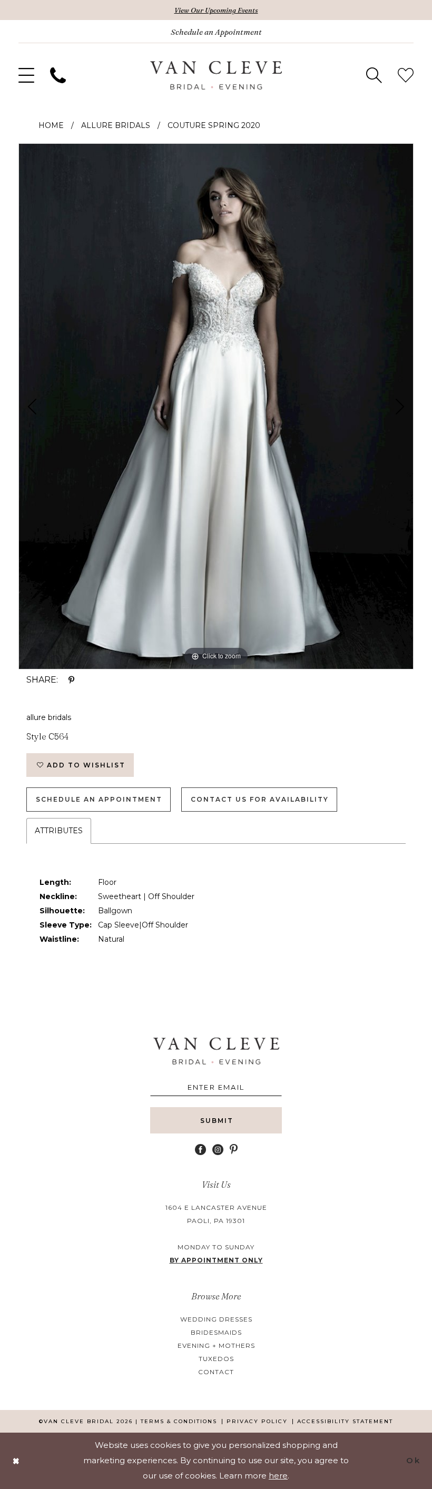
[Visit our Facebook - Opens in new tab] (200, 1149)
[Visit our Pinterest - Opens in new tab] (234, 1149)
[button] (26, 75)
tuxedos (216, 1359)
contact (216, 1372)
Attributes (59, 830)
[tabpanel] (216, 406)
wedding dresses (216, 1319)
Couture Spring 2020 (214, 125)
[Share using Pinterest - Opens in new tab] (71, 680)
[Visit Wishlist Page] (405, 75)
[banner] (216, 75)
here (278, 1476)
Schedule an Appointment (99, 799)
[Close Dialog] (16, 1461)
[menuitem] (26, 75)
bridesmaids (216, 1332)
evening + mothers (216, 1345)
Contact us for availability (260, 799)
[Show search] (374, 75)
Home (51, 125)
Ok (413, 1460)
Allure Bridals (115, 125)
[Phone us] (58, 75)
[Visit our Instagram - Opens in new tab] (217, 1149)
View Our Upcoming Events (216, 10)
